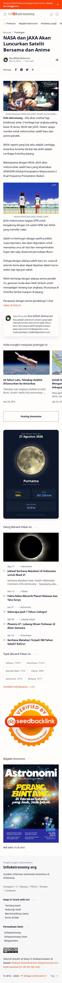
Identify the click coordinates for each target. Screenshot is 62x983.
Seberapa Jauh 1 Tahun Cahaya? (27, 611)
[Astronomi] (26, 607)
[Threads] (43, 886)
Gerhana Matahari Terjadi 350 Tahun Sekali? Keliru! (30, 641)
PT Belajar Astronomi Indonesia (38, 975)
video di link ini (12, 305)
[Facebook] (11, 890)
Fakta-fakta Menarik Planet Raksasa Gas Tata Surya (32, 597)
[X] (17, 886)
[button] (51, 14)
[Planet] (24, 591)
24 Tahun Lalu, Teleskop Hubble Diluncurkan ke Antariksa (22, 381)
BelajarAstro (11, 940)
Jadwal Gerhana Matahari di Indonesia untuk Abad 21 (31, 572)
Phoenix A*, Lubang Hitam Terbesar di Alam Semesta (31, 625)
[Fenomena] (26, 566)
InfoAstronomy (12, 932)
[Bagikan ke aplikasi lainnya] (33, 69)
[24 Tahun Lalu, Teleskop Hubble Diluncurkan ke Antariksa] (26, 362)
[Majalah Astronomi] (28, 23)
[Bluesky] (24, 886)
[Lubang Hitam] (28, 619)
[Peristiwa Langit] (49, 23)
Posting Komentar (31, 416)
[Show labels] (19, 687)
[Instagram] (8, 886)
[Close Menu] (58, 4)
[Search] (57, 14)
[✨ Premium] (9, 23)
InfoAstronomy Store (15, 936)
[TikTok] (33, 886)
